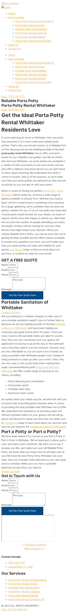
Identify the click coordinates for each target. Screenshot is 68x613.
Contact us (16, 249)
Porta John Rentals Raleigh (30, 37)
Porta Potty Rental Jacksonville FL (34, 21)
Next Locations (34, 548)
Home (11, 13)
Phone (5, 274)
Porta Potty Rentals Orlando (31, 33)
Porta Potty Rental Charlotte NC (33, 41)
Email (4, 269)
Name (5, 264)
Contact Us (14, 48)
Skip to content (9, 3)
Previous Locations (34, 544)
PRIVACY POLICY (49, 605)
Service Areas (16, 17)
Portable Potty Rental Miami (31, 29)
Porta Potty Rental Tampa (29, 25)
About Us (13, 44)
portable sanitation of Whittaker (47, 426)
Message (6, 289)
